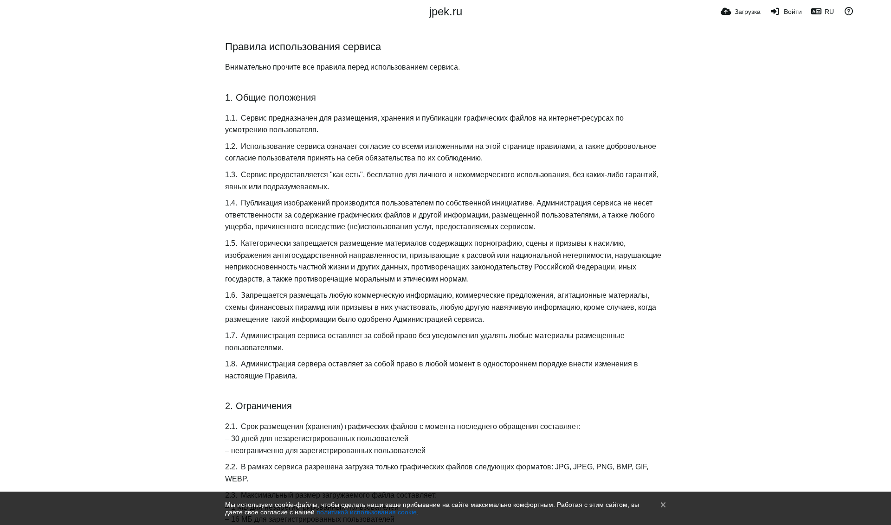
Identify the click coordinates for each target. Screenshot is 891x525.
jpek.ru (445, 11)
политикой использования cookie (366, 512)
